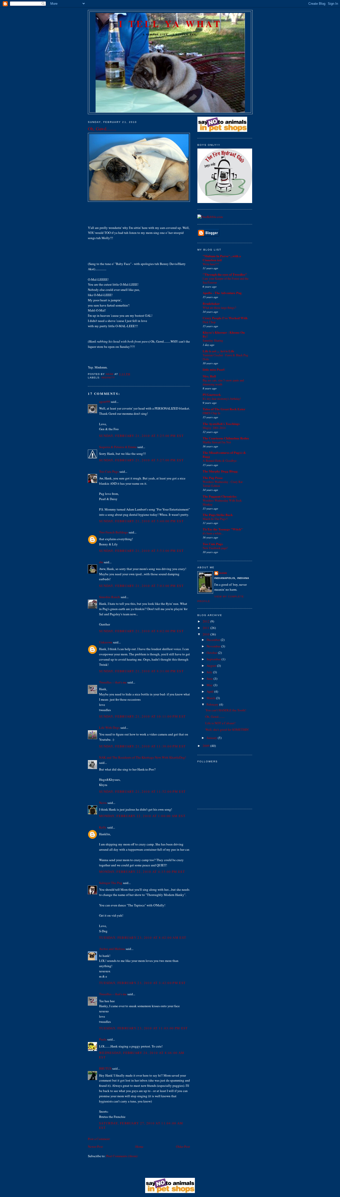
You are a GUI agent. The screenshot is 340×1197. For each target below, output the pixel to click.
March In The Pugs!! (215, 519)
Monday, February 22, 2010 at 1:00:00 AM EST (142, 816)
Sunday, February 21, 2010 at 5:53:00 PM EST (141, 550)
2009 (206, 745)
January (212, 737)
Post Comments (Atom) (121, 1156)
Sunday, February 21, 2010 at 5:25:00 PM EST (141, 435)
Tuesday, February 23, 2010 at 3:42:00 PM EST (142, 983)
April (210, 691)
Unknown (105, 642)
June (210, 678)
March (211, 698)
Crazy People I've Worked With (225, 317)
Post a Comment (99, 1139)
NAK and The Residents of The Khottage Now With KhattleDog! (142, 757)
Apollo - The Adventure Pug (222, 292)
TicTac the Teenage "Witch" (223, 529)
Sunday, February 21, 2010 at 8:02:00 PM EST (141, 631)
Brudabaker (211, 303)
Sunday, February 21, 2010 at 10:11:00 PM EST (142, 716)
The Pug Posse (213, 477)
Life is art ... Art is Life (218, 351)
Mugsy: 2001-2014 (214, 428)
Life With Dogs (109, 727)
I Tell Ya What (170, 23)
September (214, 659)
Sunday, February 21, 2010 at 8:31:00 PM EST (141, 671)
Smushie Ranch (109, 597)
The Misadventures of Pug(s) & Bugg (224, 454)
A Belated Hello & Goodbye (219, 461)
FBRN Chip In (211, 413)
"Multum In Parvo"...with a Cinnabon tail (222, 258)
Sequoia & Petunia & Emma (118, 447)
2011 (206, 627)
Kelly (103, 827)
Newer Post (95, 1146)
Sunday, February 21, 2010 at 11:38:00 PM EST (142, 746)
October (212, 652)
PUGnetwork (212, 394)
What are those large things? (219, 308)
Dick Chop (209, 322)
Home (139, 1146)
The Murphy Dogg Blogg (220, 471)
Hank (223, 573)
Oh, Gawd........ (215, 716)
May (210, 685)
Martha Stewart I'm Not (217, 442)
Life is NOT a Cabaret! (220, 723)
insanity (108, 377)
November (214, 646)
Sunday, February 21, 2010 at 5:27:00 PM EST (141, 460)
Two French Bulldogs (113, 532)
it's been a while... (213, 533)
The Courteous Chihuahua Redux (226, 438)
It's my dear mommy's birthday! (222, 399)
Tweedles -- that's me (113, 682)
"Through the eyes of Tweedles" (225, 274)
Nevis (103, 802)
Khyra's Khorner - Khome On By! (224, 334)
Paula (103, 1039)
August (212, 665)
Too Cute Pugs (109, 471)
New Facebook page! (215, 548)
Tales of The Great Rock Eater (224, 409)
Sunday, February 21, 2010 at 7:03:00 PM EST (141, 585)
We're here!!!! (211, 264)
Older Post (183, 1146)
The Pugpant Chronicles (219, 496)
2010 (206, 634)
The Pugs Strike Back (218, 514)
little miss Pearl (214, 369)
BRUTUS (105, 1068)
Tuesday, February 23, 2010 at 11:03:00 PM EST (143, 1028)
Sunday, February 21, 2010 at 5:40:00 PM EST (141, 521)
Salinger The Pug (110, 883)
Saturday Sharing (213, 340)
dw (101, 562)
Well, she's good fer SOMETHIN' (227, 729)
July (210, 672)
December (214, 639)
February (213, 704)
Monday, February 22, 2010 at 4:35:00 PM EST (142, 871)
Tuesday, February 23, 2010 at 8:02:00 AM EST (142, 937)
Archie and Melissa (112, 948)
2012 (206, 621)
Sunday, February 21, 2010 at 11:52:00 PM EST (142, 791)
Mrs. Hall (209, 376)
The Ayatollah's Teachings (221, 423)
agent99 (104, 401)
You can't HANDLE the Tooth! (225, 710)
